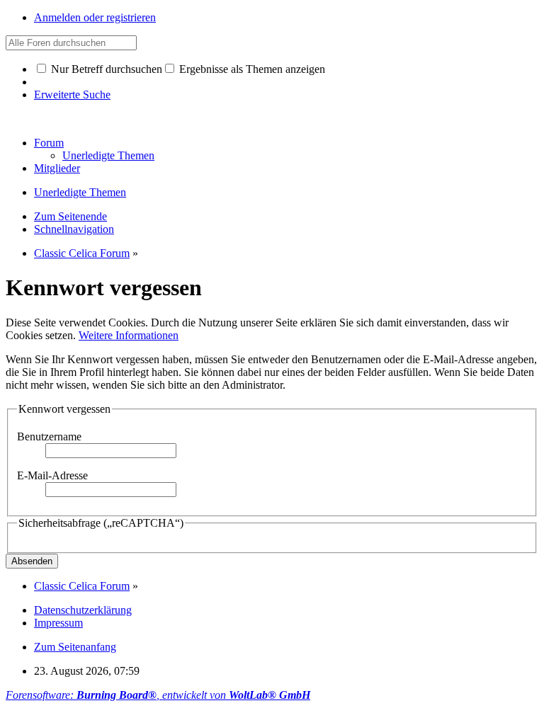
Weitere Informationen (128, 335)
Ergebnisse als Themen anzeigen (250, 69)
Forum (49, 143)
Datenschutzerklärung (83, 610)
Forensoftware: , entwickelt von (158, 695)
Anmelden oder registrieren (95, 17)
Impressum (58, 623)
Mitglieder (57, 168)
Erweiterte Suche (72, 95)
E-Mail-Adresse (52, 475)
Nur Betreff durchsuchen (105, 69)
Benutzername (49, 436)
